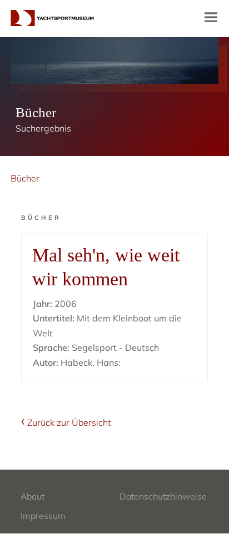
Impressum (43, 515)
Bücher (25, 178)
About (32, 496)
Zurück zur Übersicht (69, 422)
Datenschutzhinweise (163, 496)
